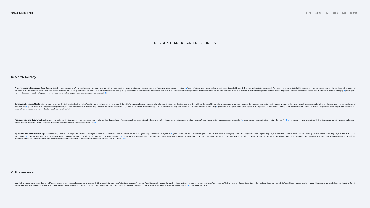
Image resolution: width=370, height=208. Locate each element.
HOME (308, 13)
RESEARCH (318, 13)
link (186, 88)
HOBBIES (335, 13)
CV (327, 13)
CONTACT (353, 13)
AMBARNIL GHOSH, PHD (22, 13)
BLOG (344, 13)
